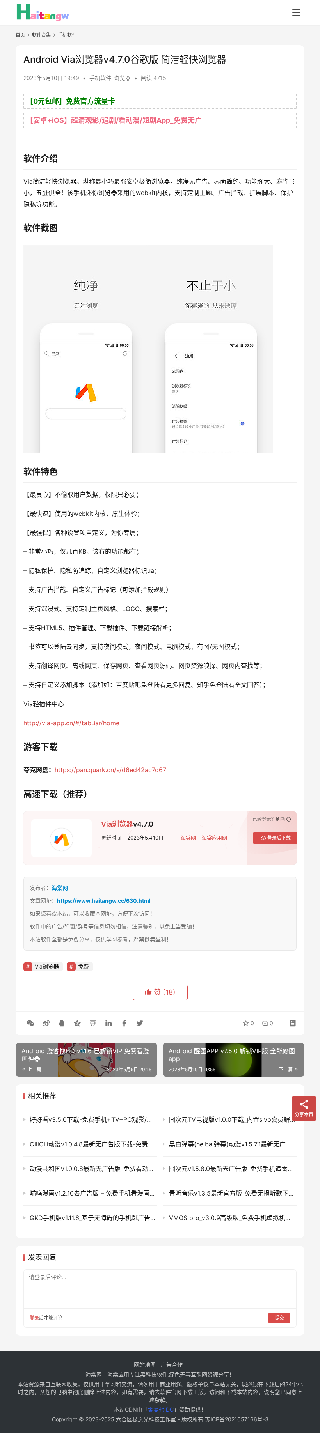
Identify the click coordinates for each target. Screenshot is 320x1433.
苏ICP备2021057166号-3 (236, 1419)
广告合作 (172, 1364)
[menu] (296, 12)
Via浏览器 (117, 824)
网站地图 (145, 1364)
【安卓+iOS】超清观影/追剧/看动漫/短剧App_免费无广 (114, 120)
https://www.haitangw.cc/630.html (104, 900)
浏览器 (122, 77)
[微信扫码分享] (30, 1023)
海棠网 (188, 837)
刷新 (280, 819)
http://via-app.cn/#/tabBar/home (71, 723)
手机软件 (100, 77)
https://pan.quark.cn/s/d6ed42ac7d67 (110, 770)
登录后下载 (279, 838)
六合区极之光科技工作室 (146, 1419)
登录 (34, 1318)
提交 (279, 1318)
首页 (20, 35)
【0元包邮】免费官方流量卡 (70, 101)
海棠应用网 (214, 837)
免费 (83, 966)
